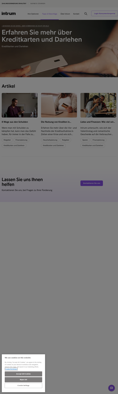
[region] (23, 373)
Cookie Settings (23, 385)
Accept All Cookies (23, 374)
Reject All (23, 379)
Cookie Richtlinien (11, 369)
